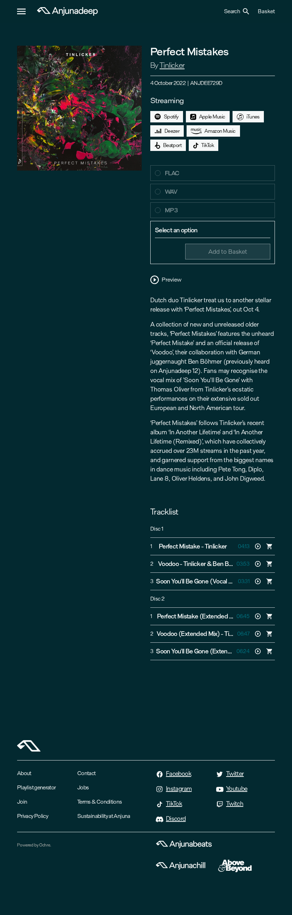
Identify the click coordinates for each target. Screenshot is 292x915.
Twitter (235, 774)
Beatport (172, 145)
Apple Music (212, 116)
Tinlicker (172, 65)
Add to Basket (227, 251)
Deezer (172, 131)
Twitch (234, 804)
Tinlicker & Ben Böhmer (214, 564)
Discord (176, 819)
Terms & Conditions (99, 801)
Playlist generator (36, 787)
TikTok (207, 145)
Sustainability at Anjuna (103, 816)
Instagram (179, 789)
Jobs (83, 787)
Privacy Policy (32, 816)
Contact (86, 773)
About (24, 773)
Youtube (236, 789)
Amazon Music (219, 131)
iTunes (253, 116)
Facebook (178, 774)
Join (22, 801)
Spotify (171, 116)
